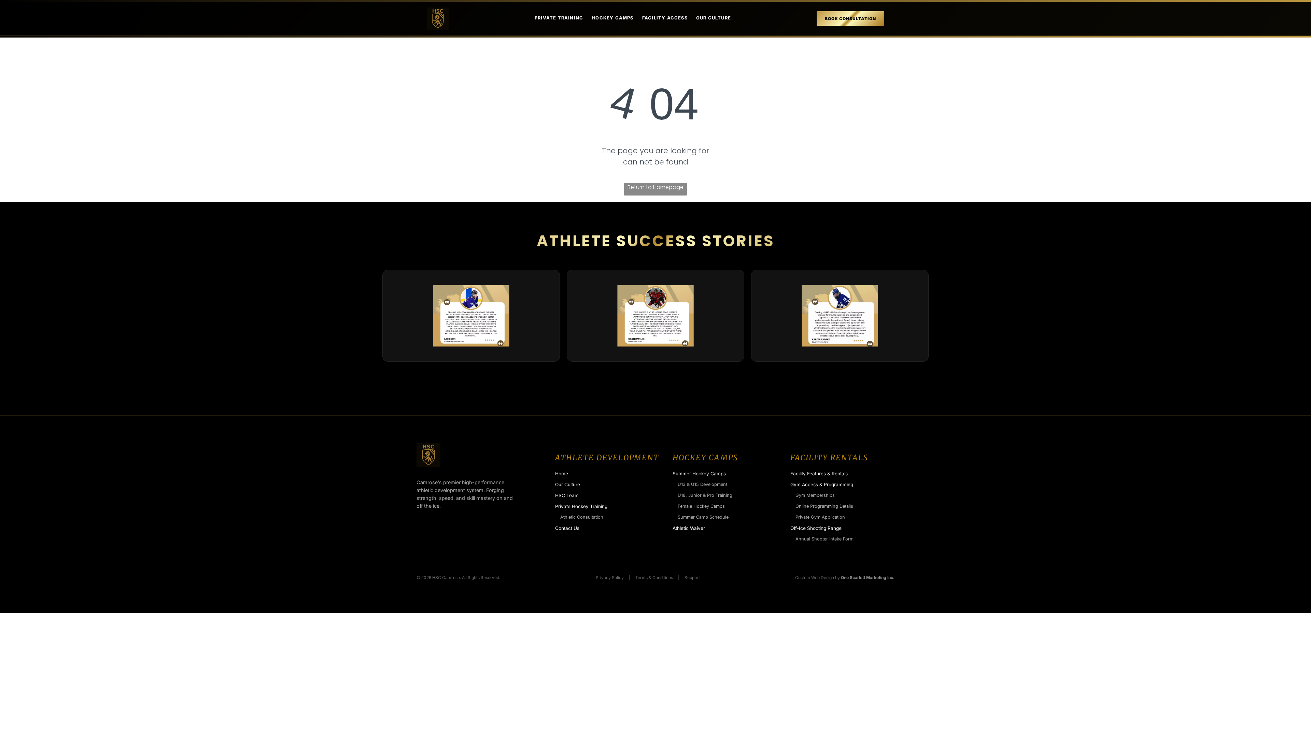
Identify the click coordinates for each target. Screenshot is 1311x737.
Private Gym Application (820, 517)
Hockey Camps (612, 17)
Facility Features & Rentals (819, 473)
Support (692, 577)
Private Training (559, 17)
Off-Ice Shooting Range (816, 528)
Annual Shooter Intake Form (824, 538)
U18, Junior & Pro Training (705, 495)
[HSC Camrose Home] (438, 19)
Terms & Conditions (654, 577)
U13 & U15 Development (702, 484)
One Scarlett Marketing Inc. (867, 577)
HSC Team (567, 495)
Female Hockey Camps (701, 506)
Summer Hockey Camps (699, 473)
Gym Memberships (815, 495)
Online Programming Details (824, 506)
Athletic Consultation (581, 517)
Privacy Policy (610, 577)
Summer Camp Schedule (703, 517)
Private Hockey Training (581, 506)
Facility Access (665, 17)
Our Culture (713, 17)
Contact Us (567, 528)
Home (561, 473)
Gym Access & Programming (821, 484)
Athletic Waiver (689, 528)
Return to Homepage (655, 187)
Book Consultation (850, 18)
